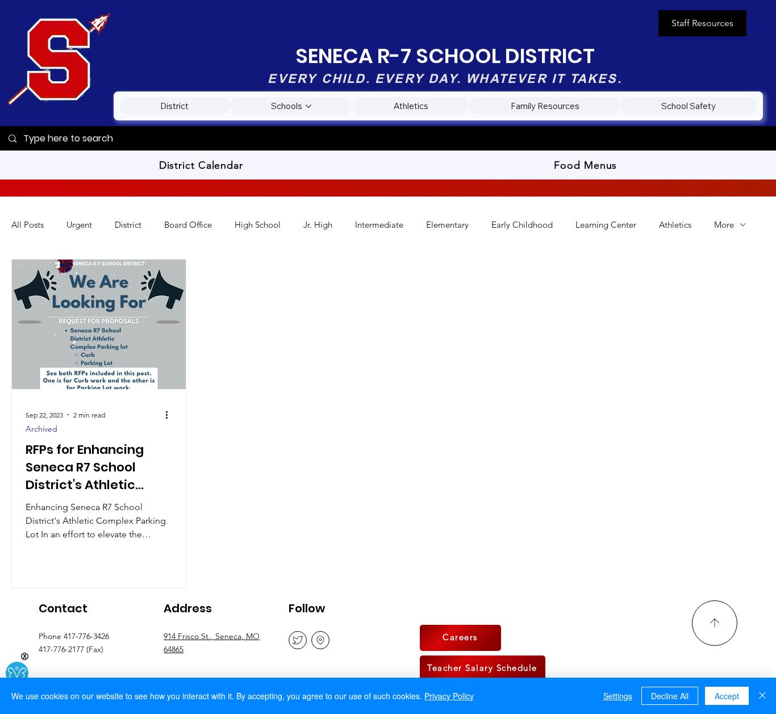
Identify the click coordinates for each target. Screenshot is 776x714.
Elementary (447, 224)
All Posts (27, 224)
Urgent (79, 224)
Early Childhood (522, 224)
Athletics (675, 224)
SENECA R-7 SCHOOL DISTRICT (445, 55)
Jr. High (317, 224)
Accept (727, 696)
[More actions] (170, 414)
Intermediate (379, 224)
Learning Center (605, 224)
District (128, 224)
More (724, 224)
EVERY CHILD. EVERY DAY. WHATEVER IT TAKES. (444, 78)
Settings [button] (617, 696)
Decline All (670, 696)
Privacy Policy (449, 696)
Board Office (188, 224)
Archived (41, 429)
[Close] (762, 696)
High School (258, 224)
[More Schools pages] (308, 106)
